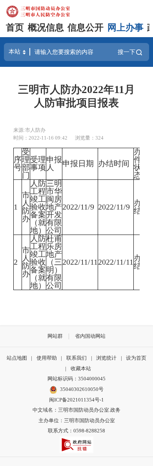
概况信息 (46, 27)
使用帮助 (46, 358)
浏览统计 (106, 358)
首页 (15, 27)
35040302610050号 (82, 389)
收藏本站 (81, 368)
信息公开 (85, 27)
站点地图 (17, 358)
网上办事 (125, 27)
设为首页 (136, 358)
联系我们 (76, 358)
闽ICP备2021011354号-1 (76, 400)
